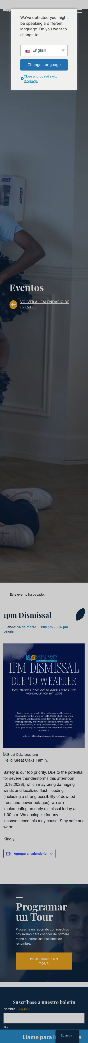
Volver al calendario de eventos (44, 304)
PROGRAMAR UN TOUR (44, 961)
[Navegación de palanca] (78, 8)
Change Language (44, 64)
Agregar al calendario (30, 853)
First (6, 1027)
